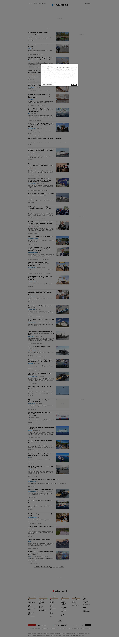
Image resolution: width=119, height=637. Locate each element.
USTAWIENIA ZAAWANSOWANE (47, 84)
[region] (59, 75)
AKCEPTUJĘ (74, 84)
